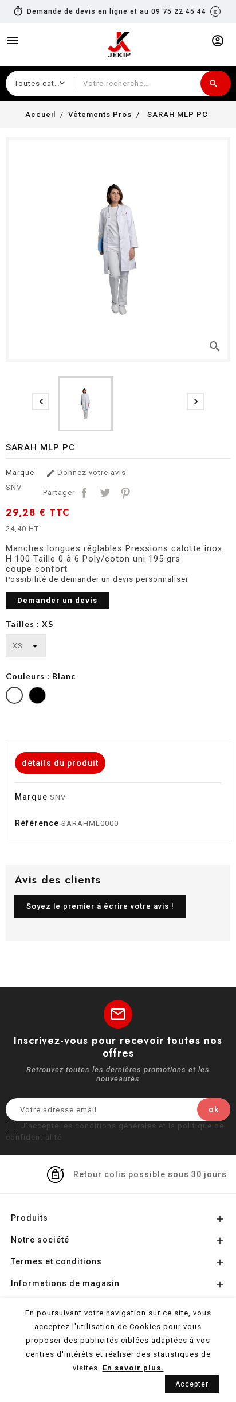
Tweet (105, 493)
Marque (20, 472)
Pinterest (125, 493)
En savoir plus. (133, 1368)
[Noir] (37, 697)
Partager (84, 493)
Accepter (192, 1384)
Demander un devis (57, 600)
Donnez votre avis (86, 473)
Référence (37, 823)
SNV (14, 487)
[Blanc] (14, 697)
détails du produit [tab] (60, 763)
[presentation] (40, 401)
